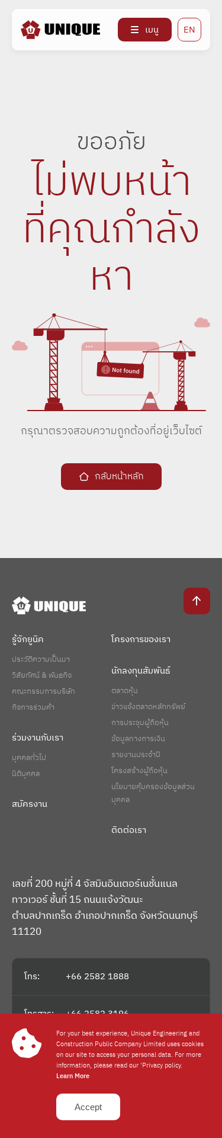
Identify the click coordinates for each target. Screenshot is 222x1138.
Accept (88, 1107)
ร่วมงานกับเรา (37, 737)
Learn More (72, 1076)
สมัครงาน (29, 804)
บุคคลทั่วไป (29, 757)
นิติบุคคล (26, 773)
